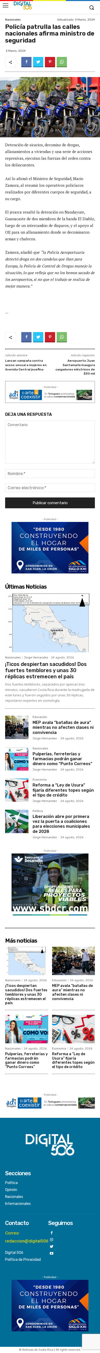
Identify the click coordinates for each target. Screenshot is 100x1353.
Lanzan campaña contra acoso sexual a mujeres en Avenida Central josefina (26, 365)
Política (38, 811)
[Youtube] (51, 1253)
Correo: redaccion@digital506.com (31, 1237)
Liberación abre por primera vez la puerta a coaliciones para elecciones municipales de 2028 (61, 824)
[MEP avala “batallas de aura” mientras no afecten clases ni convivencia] (16, 727)
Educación (40, 717)
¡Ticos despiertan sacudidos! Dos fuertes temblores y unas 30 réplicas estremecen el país (46, 670)
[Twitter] (38, 62)
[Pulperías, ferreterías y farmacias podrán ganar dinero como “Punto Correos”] (16, 759)
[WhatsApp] (62, 62)
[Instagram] (51, 1240)
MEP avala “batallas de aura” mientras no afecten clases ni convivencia (63, 727)
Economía (40, 779)
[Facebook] (26, 62)
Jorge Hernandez (36, 657)
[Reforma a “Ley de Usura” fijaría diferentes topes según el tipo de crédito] (16, 790)
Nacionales (13, 19)
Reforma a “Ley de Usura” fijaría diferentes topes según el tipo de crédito (63, 790)
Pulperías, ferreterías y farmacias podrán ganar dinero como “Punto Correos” (62, 758)
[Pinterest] (50, 62)
